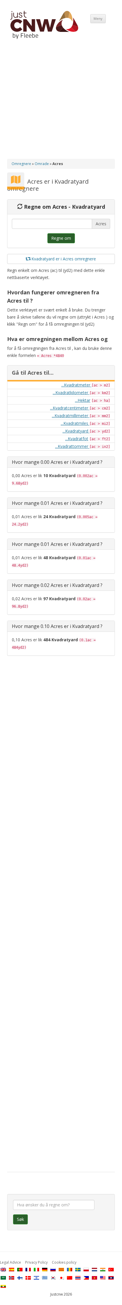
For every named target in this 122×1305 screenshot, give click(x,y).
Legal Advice (10, 1262)
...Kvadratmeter (76, 385)
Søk (20, 1219)
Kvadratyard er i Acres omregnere (63, 259)
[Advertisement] (61, 104)
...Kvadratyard (75, 431)
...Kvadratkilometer (71, 392)
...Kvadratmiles (75, 423)
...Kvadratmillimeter (70, 415)
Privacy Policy (36, 1262)
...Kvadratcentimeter (69, 408)
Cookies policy (64, 1262)
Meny (98, 18)
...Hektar (82, 400)
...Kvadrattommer (72, 446)
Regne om (61, 238)
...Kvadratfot (76, 438)
